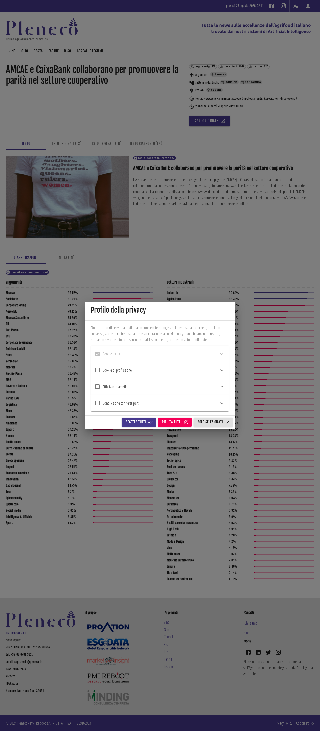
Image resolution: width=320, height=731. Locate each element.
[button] (160, 354)
